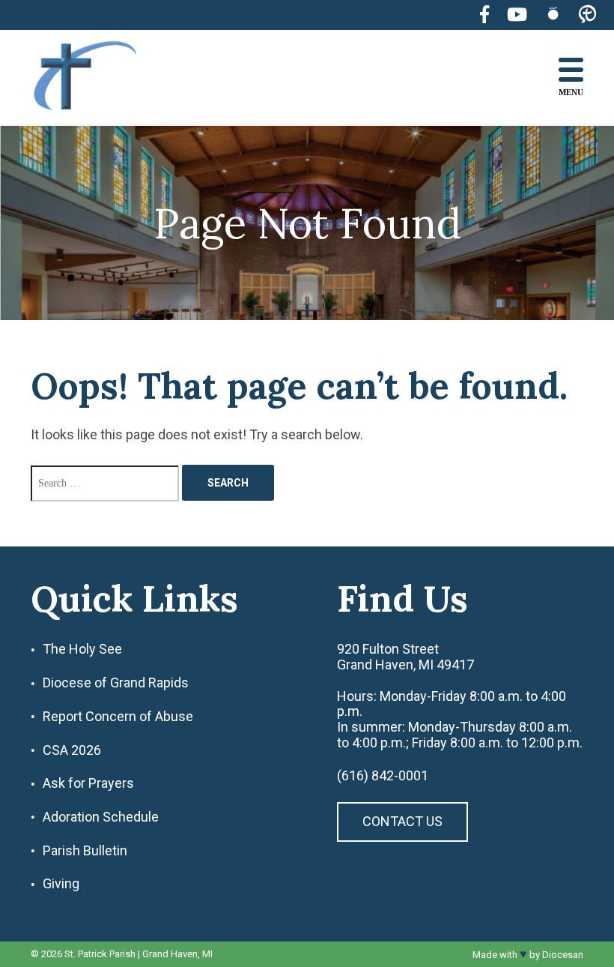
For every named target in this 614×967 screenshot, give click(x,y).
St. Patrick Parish (100, 954)
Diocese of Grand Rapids (116, 682)
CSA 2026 (72, 750)
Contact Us (402, 821)
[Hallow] (553, 14)
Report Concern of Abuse (118, 716)
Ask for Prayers (88, 783)
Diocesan (562, 954)
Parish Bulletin (85, 850)
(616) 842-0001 (382, 775)
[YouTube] (517, 14)
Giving (61, 883)
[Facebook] (484, 14)
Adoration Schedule (101, 817)
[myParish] (587, 15)
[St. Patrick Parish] (96, 77)
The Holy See (82, 649)
